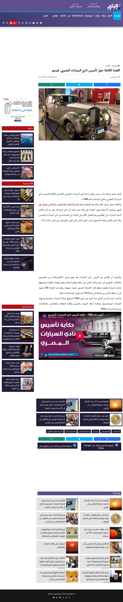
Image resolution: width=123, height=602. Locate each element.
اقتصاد (63, 16)
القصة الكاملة (77, 16)
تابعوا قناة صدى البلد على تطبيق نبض (55, 446)
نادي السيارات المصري (54, 431)
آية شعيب (61, 205)
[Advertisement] (61, 46)
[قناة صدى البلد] (114, 6)
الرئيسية (117, 16)
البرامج (55, 16)
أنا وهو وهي (105, 431)
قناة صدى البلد (71, 431)
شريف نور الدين (84, 431)
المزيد (45, 16)
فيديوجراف (88, 16)
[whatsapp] (51, 84)
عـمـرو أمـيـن (114, 77)
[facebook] (107, 84)
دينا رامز (79, 205)
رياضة (103, 16)
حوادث (97, 16)
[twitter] (79, 84)
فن (69, 16)
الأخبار (110, 16)
